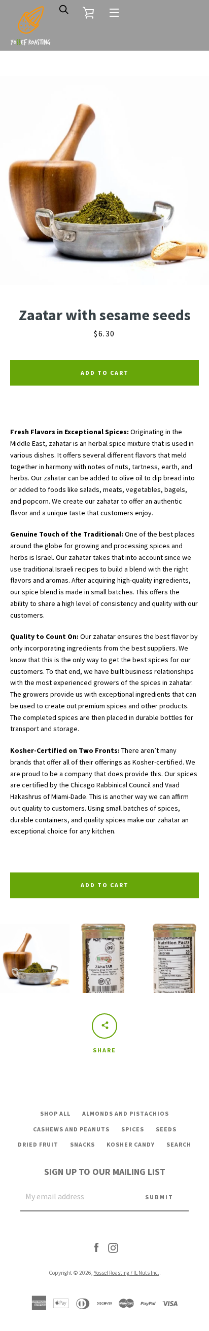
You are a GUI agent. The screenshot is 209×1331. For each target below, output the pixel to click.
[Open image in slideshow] (104, 180)
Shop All (55, 1113)
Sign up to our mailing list (104, 1171)
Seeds (166, 1129)
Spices (132, 1129)
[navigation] (114, 12)
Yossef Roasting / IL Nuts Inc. (126, 1272)
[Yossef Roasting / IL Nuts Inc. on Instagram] (113, 1247)
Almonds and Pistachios (125, 1113)
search (178, 1144)
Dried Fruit (38, 1144)
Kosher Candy (131, 1144)
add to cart (105, 885)
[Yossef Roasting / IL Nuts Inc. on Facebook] (96, 1247)
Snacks (82, 1144)
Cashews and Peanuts (71, 1129)
